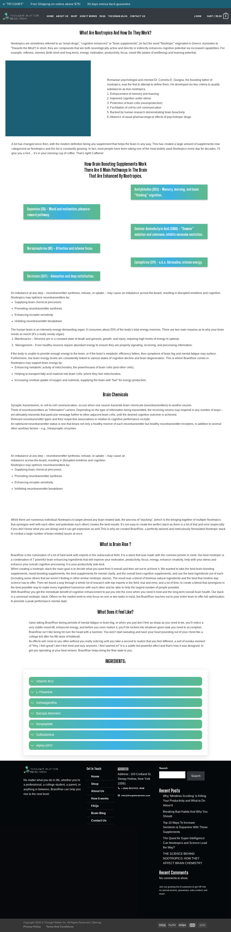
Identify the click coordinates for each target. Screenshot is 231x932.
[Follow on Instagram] (127, 803)
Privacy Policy (32, 926)
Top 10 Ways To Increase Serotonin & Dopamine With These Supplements (185, 827)
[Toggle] (32, 682)
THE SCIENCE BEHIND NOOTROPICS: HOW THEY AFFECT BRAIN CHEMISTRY (182, 858)
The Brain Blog (117, 16)
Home (50, 16)
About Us (62, 16)
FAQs (102, 16)
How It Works (88, 16)
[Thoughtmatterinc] (21, 16)
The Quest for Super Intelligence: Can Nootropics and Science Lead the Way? (185, 843)
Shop (74, 16)
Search (163, 768)
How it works (100, 798)
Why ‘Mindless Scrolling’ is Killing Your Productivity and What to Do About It (184, 800)
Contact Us (137, 16)
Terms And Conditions (60, 926)
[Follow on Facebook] (121, 803)
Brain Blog (98, 813)
